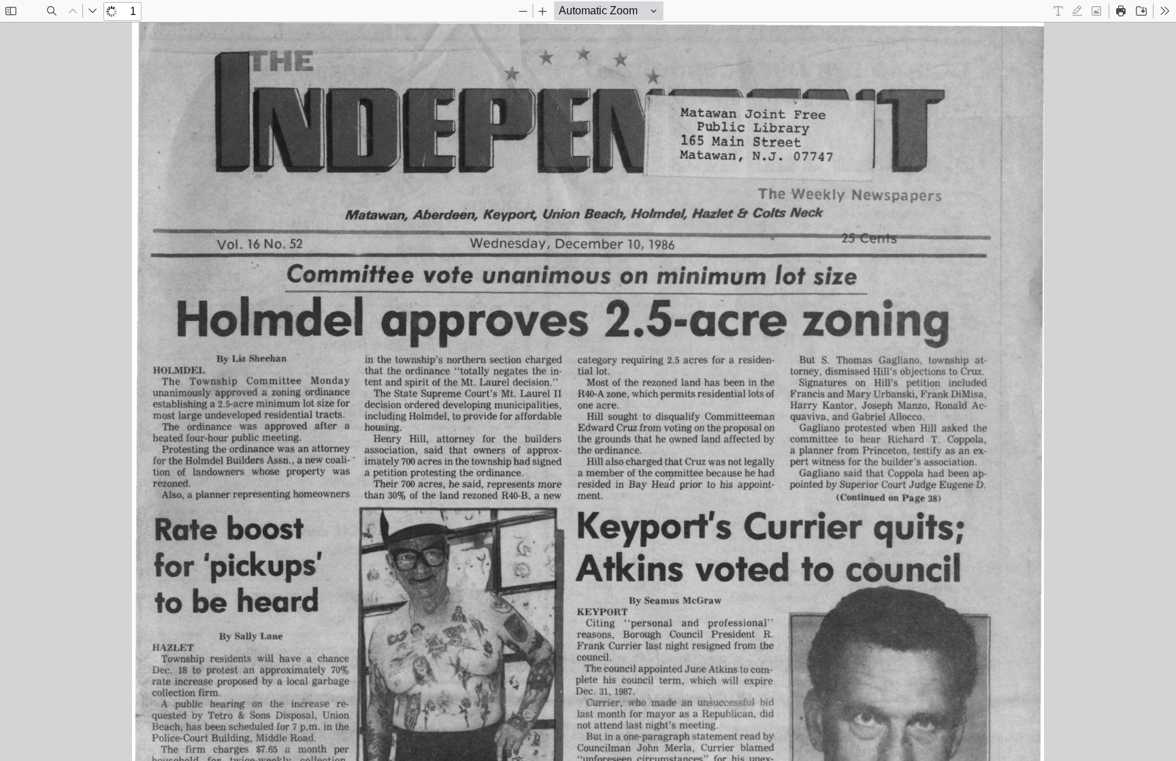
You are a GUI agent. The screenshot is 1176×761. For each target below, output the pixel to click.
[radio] (1058, 10)
